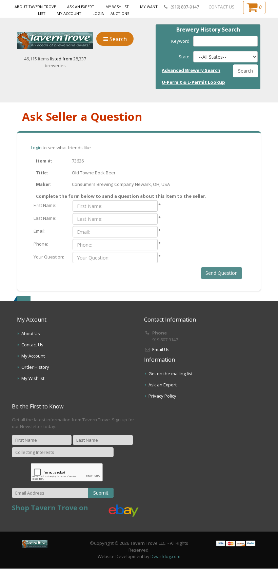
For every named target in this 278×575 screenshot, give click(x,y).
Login (98, 13)
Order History (35, 367)
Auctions (120, 13)
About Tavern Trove (35, 6)
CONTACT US (222, 7)
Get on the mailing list (170, 373)
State (184, 57)
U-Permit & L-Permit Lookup (193, 82)
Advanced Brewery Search (191, 70)
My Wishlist (117, 6)
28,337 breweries (65, 62)
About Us (30, 333)
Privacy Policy (162, 396)
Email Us (161, 349)
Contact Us (32, 345)
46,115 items (37, 59)
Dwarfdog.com (165, 556)
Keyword (180, 41)
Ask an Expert (80, 6)
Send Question (221, 273)
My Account (69, 13)
